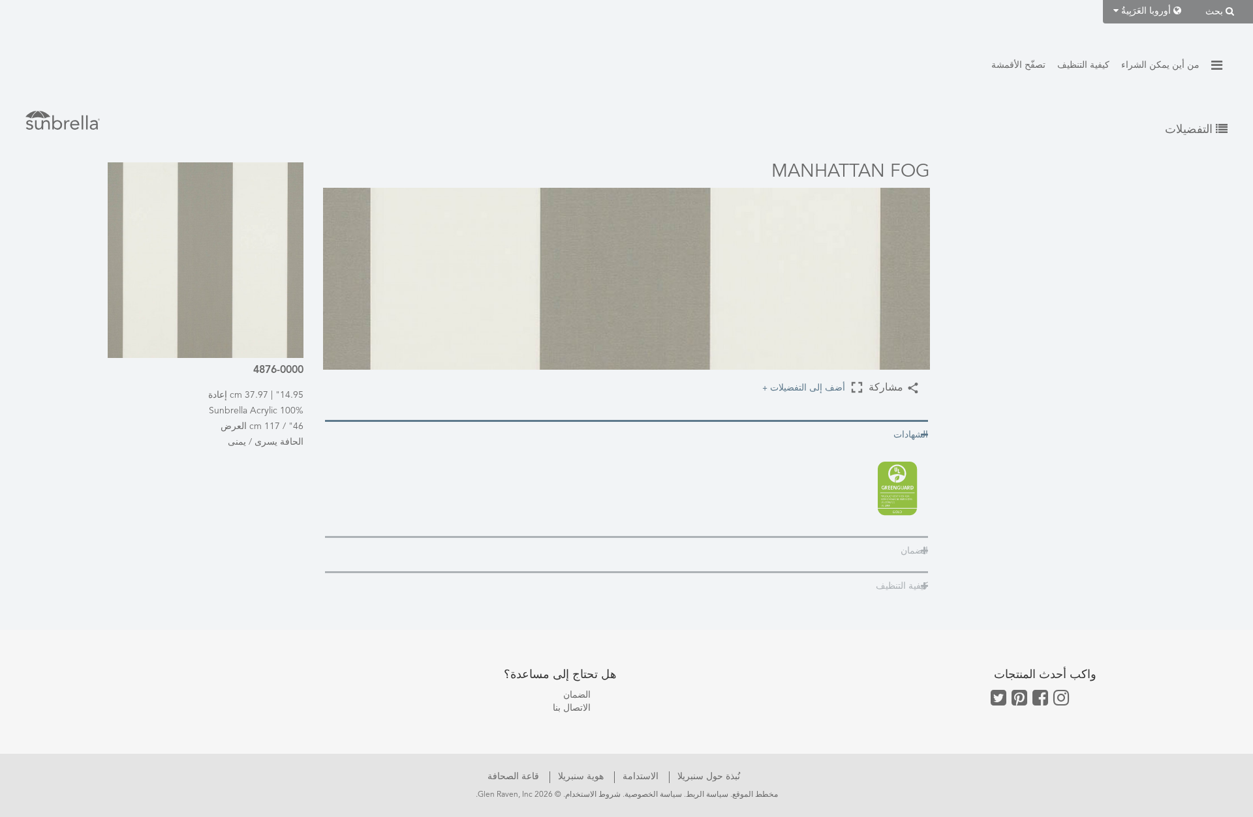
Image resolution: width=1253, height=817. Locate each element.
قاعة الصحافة (513, 776)
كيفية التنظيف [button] (902, 586)
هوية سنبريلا (579, 776)
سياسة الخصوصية (653, 795)
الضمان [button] (914, 551)
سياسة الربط (707, 795)
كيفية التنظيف (1083, 65)
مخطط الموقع (755, 795)
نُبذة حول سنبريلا (707, 776)
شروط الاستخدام (593, 795)
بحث (1215, 11)
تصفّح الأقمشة (1018, 65)
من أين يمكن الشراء (1160, 65)
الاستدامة (639, 776)
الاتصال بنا (572, 708)
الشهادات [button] (910, 434)
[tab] (626, 434)
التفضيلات (1190, 130)
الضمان (577, 695)
